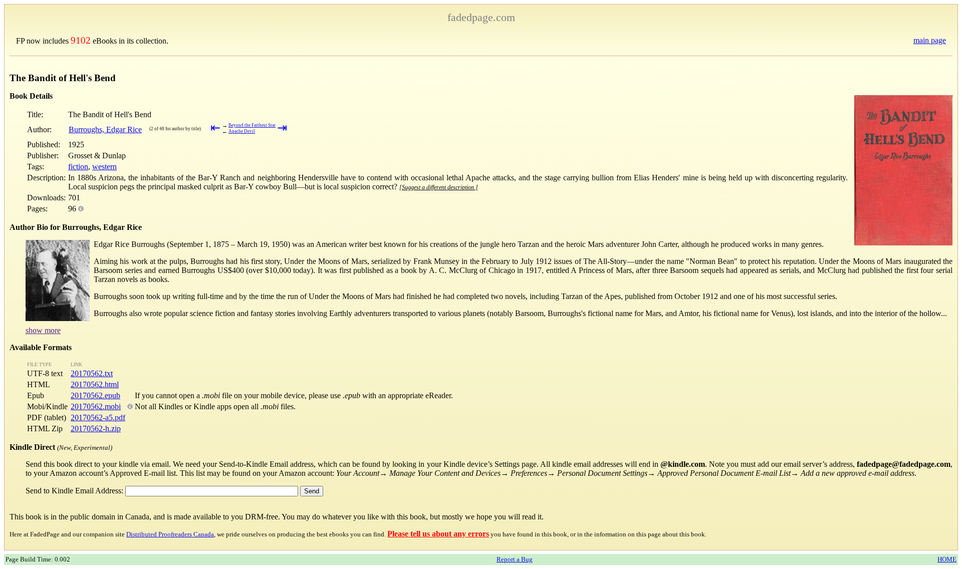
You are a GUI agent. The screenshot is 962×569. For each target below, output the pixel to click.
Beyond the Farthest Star (252, 125)
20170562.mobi (96, 406)
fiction (78, 166)
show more (43, 330)
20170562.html (95, 384)
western (104, 166)
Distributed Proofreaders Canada (170, 534)
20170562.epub (95, 395)
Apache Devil (241, 131)
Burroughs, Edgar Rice (105, 129)
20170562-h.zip (96, 428)
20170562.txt (92, 373)
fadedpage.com (481, 17)
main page (929, 40)
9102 (81, 40)
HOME (946, 559)
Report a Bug (515, 559)
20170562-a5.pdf (98, 417)
